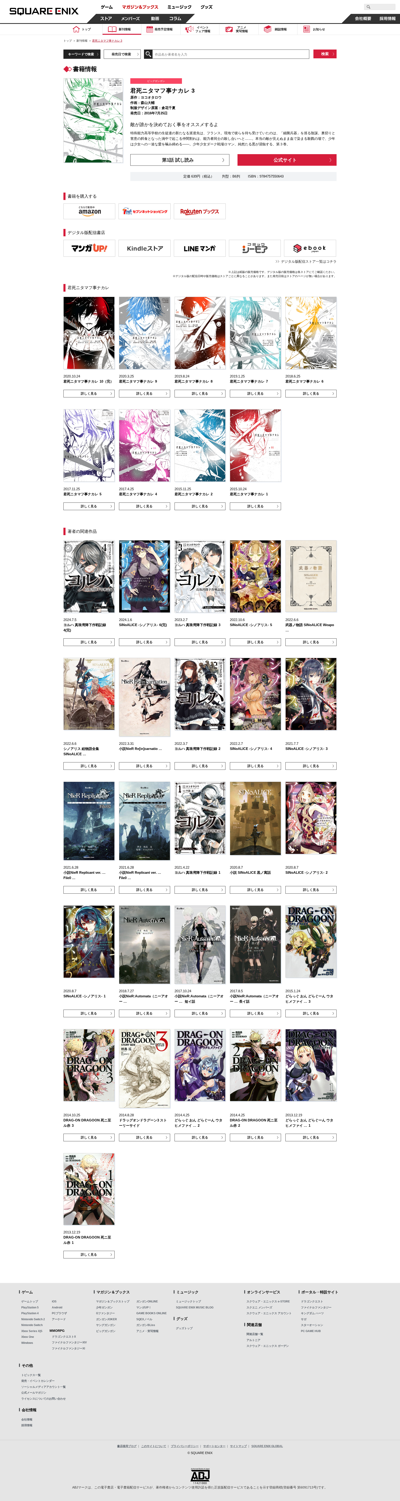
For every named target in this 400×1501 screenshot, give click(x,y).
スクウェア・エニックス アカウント (269, 1313)
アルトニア (253, 1340)
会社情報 (26, 1419)
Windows (27, 1343)
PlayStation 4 (30, 1313)
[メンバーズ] (130, 18)
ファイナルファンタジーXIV (69, 1342)
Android (57, 1307)
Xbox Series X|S (31, 1331)
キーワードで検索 (81, 54)
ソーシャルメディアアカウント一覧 (43, 1387)
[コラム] (175, 18)
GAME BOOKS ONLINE (151, 1313)
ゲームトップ (29, 1301)
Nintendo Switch (32, 1325)
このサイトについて (153, 1446)
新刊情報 (82, 40)
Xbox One (27, 1337)
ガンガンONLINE (147, 1301)
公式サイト (285, 159)
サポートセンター (214, 1446)
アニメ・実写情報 (147, 1331)
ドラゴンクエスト (312, 1301)
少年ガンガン (104, 1307)
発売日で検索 (121, 54)
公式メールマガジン (33, 1392)
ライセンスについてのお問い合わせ (43, 1398)
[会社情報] (363, 18)
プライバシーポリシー (185, 1446)
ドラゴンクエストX (64, 1336)
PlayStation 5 (30, 1307)
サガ (303, 1319)
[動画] (155, 18)
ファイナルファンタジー (316, 1307)
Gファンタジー (105, 1313)
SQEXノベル (144, 1319)
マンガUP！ (143, 1307)
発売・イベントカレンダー (38, 1380)
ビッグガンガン (106, 1331)
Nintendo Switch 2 (33, 1319)
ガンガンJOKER (106, 1319)
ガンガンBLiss (145, 1325)
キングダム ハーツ (312, 1313)
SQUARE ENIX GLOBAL (267, 1446)
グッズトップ (184, 1328)
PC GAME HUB (311, 1331)
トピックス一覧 (31, 1375)
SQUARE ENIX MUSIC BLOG (194, 1307)
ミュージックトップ (188, 1301)
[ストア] (106, 18)
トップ (67, 40)
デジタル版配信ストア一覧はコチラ (309, 261)
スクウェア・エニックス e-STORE (268, 1301)
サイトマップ (238, 1446)
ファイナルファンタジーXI (68, 1348)
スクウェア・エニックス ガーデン (268, 1346)
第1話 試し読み (178, 159)
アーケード (59, 1319)
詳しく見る (89, 393)
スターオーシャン (312, 1325)
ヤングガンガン (106, 1325)
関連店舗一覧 (255, 1334)
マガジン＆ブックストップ (112, 1301)
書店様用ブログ (127, 1446)
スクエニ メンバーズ (259, 1307)
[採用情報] (387, 18)
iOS (54, 1301)
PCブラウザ (59, 1313)
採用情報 (26, 1425)
